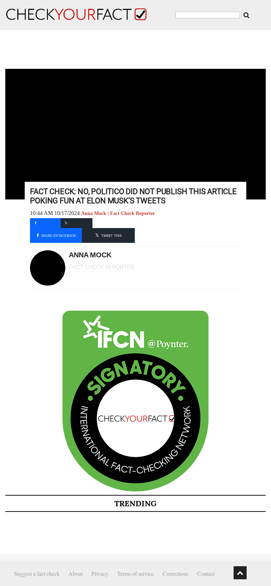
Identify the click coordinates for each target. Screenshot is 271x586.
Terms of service (135, 573)
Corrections (175, 573)
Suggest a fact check (37, 573)
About (75, 573)
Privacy (99, 573)
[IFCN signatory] (135, 490)
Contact (206, 573)
